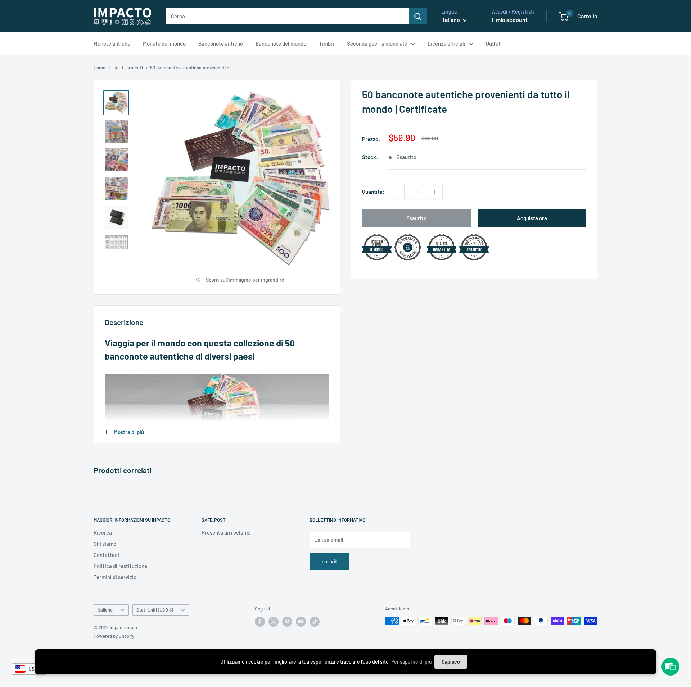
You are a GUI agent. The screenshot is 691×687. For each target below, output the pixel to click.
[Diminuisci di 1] (396, 191)
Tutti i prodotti (128, 67)
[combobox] (29, 669)
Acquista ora (532, 218)
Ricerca (103, 532)
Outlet (493, 43)
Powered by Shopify (114, 636)
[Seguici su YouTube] (301, 622)
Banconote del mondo (281, 43)
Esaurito (416, 218)
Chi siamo (105, 543)
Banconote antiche (220, 43)
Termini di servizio (115, 577)
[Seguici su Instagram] (273, 622)
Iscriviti (329, 561)
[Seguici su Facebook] (260, 622)
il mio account (510, 19)
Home (100, 67)
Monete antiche (112, 43)
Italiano (105, 610)
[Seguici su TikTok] (315, 622)
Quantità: (373, 192)
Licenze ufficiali (446, 43)
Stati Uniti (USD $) (154, 610)
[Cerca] (418, 16)
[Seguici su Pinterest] (287, 622)
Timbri (326, 43)
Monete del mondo (164, 43)
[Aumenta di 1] (434, 191)
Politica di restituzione (120, 566)
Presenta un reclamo (226, 532)
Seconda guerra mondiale (377, 43)
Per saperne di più (411, 662)
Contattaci (106, 555)
